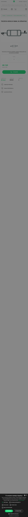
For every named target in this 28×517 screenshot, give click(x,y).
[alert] (14, 258)
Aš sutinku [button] (8, 511)
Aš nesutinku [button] (18, 511)
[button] (14, 514)
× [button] (26, 495)
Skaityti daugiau (21, 500)
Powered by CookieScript (14, 515)
